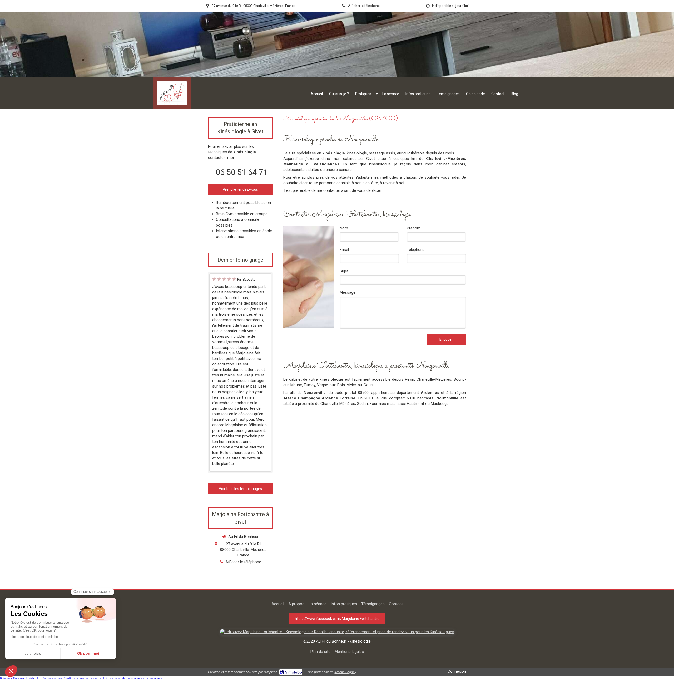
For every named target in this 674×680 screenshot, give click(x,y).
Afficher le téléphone (364, 6)
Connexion (457, 671)
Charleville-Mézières (434, 379)
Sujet (344, 271)
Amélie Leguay (345, 672)
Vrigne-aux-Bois (331, 385)
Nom (344, 228)
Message (347, 292)
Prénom (413, 228)
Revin (409, 379)
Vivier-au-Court (360, 385)
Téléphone (416, 249)
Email (344, 249)
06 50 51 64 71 (242, 172)
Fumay (309, 385)
